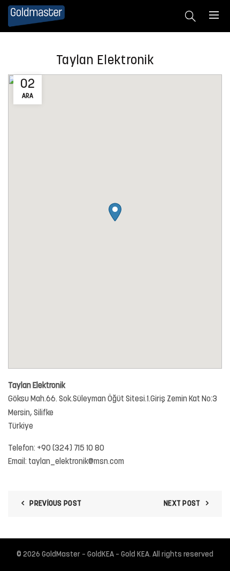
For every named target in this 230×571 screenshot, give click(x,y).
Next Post (182, 504)
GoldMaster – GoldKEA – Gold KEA (95, 555)
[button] (115, 212)
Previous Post (55, 504)
